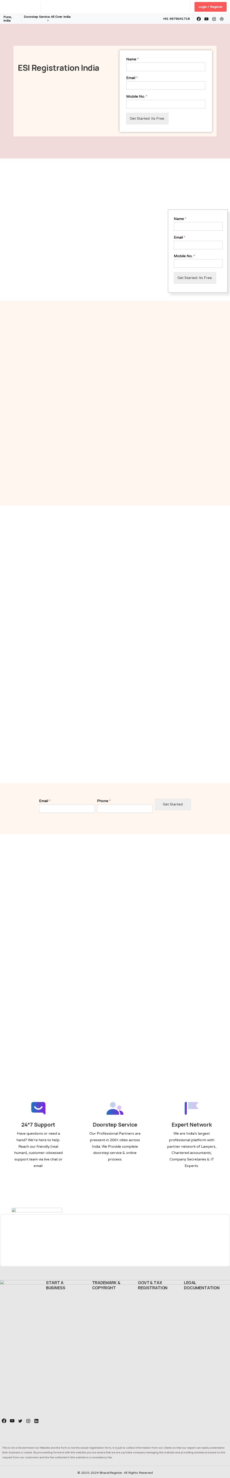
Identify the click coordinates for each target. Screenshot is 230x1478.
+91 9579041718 (176, 19)
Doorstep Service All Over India (47, 17)
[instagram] (214, 19)
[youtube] (206, 19)
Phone (104, 801)
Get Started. (173, 804)
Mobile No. (136, 96)
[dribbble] (222, 19)
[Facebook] (199, 19)
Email (132, 78)
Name (132, 59)
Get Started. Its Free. (147, 118)
